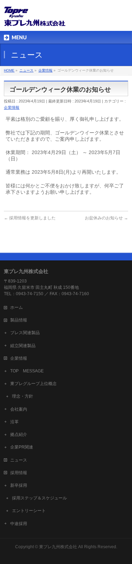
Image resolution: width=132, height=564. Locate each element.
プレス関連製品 (25, 332)
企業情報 (11, 107)
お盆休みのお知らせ (106, 217)
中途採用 (18, 523)
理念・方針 (22, 396)
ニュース (18, 460)
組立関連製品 (23, 345)
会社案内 (18, 409)
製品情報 (18, 320)
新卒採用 (18, 485)
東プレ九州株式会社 (58, 546)
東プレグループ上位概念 (33, 383)
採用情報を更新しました (30, 217)
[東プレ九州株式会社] (35, 19)
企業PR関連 (21, 447)
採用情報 (18, 472)
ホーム (16, 307)
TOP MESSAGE (27, 371)
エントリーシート (29, 510)
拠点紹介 (18, 434)
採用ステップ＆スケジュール (39, 498)
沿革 (14, 421)
